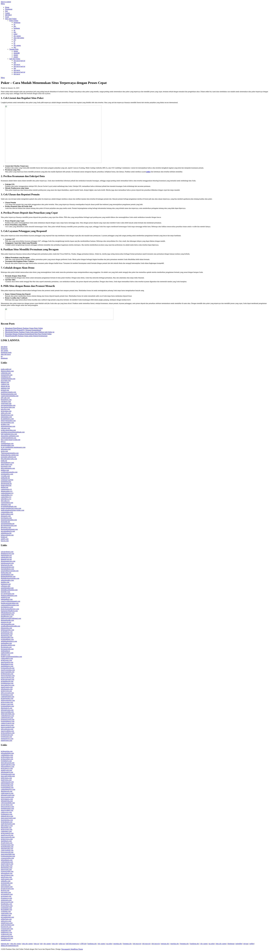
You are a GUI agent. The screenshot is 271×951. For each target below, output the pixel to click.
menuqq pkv (5, 944)
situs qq (36, 944)
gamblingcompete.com (8, 392)
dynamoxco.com (6, 898)
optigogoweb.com (7, 936)
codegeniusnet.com (7, 782)
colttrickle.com (6, 373)
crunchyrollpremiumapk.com (10, 601)
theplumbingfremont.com (9, 529)
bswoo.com (5, 541)
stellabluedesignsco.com (9, 641)
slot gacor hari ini (19, 61)
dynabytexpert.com (7, 888)
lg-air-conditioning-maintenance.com (13, 447)
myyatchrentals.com (7, 593)
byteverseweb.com (7, 852)
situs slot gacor (6, 354)
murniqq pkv (117, 944)
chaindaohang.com (7, 443)
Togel (7, 17)
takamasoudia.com (7, 637)
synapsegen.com (6, 908)
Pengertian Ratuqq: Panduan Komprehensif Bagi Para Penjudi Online (28, 334)
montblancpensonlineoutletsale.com (13, 432)
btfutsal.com (5, 382)
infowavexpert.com (7, 693)
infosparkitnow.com (7, 766)
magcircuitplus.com (7, 731)
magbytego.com (6, 780)
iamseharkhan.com (7, 574)
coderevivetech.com (7, 723)
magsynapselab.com (7, 672)
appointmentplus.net (7, 523)
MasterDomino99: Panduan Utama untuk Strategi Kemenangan (26, 336)
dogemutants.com (7, 634)
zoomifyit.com (5, 940)
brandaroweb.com (7, 938)
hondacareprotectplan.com (9, 603)
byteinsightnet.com (7, 787)
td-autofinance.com (7, 419)
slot (15, 62)
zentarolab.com (6, 930)
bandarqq (17, 28)
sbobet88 (17, 53)
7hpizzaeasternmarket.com (10, 453)
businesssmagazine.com (9, 394)
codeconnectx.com (7, 793)
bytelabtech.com (6, 761)
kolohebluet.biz (6, 481)
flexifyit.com (5, 890)
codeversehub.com (7, 850)
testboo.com (5, 470)
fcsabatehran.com (6, 632)
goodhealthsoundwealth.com (10, 626)
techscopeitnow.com (7, 733)
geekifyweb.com (6, 770)
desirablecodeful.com (8, 645)
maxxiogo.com (6, 892)
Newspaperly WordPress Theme (72, 949)
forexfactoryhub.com (8, 407)
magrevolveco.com (7, 725)
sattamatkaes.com (6, 599)
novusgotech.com (7, 894)
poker (15, 34)
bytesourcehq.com (7, 785)
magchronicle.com (7, 662)
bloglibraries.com (6, 616)
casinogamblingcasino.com (10, 605)
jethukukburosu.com (8, 613)
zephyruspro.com (6, 879)
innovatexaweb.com (7, 763)
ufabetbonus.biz (6, 533)
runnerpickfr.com (6, 375)
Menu (3, 4)
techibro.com (5, 424)
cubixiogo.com (6, 915)
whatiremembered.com (8, 438)
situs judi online (19, 38)
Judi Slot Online (14, 59)
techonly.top (5, 390)
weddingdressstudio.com (9, 472)
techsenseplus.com (7, 698)
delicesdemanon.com (8, 468)
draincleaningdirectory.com (10, 609)
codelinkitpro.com (7, 755)
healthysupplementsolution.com (11, 656)
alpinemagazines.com (8, 426)
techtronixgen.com (7, 674)
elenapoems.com (6, 628)
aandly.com (4, 539)
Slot (6, 11)
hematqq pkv (127, 944)
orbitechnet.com (6, 919)
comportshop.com (7, 512)
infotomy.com (5, 655)
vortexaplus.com (6, 913)
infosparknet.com (6, 873)
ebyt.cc (3, 441)
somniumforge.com (7, 614)
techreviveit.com (6, 691)
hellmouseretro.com (7, 630)
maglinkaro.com (6, 841)
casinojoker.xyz (6, 497)
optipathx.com (5, 881)
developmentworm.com (9, 525)
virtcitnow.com (6, 401)
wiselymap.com (6, 403)
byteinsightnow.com (7, 721)
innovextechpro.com (8, 675)
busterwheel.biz (6, 485)
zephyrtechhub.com (7, 925)
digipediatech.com (7, 664)
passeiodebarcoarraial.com (9, 571)
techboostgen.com (7, 757)
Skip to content (6, 2)
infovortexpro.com (7, 729)
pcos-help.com (6, 380)
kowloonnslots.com (7, 422)
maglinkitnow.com (7, 666)
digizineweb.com (6, 791)
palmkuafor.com (6, 557)
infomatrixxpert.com (7, 795)
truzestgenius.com (7, 820)
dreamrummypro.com (8, 561)
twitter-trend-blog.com (8, 430)
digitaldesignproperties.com (10, 578)
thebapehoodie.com (7, 620)
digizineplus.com (6, 867)
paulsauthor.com (6, 643)
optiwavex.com (6, 921)
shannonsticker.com (7, 567)
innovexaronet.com (7, 797)
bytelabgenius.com (7, 683)
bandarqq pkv (92, 944)
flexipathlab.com (6, 909)
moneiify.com (5, 592)
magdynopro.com (7, 687)
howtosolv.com (6, 466)
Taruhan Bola (13, 49)
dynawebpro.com (6, 906)
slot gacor (17, 64)
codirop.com (5, 384)
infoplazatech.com (7, 772)
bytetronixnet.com (7, 735)
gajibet (252, 944)
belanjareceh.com (6, 565)
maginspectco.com (7, 738)
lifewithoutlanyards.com (9, 459)
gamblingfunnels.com (8, 379)
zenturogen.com (6, 900)
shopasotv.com (6, 516)
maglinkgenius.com (7, 808)
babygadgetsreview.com (9, 434)
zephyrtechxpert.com (8, 824)
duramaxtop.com (6, 635)
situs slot (55, 944)
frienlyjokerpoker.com (8, 420)
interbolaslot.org (6, 555)
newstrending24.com (8, 531)
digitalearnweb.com (7, 553)
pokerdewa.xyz (6, 499)
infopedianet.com (6, 860)
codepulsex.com (6, 831)
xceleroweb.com (6, 934)
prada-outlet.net (6, 369)
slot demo (4, 347)
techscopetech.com (7, 833)
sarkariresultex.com (7, 580)
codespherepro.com (7, 716)
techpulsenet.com (6, 822)
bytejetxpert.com (6, 737)
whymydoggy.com (7, 552)
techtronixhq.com (6, 751)
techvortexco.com (7, 768)
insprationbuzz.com (7, 569)
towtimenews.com (7, 607)
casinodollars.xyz (6, 495)
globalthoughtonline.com (9, 590)
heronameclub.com (7, 649)
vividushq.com (6, 911)
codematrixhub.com (7, 696)
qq (14, 24)
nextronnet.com (6, 896)
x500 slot (83, 944)
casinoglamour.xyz (7, 493)
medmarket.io (5, 651)
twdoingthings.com (7, 639)
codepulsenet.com (7, 862)
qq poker (109, 944)
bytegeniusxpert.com (8, 774)
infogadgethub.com (7, 753)
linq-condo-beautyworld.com (10, 440)
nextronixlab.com (6, 883)
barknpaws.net (6, 584)
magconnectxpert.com (8, 818)
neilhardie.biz (5, 478)
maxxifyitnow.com (7, 875)
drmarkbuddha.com (7, 445)
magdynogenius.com (8, 670)
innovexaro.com (6, 869)
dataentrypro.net (6, 559)
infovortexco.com (7, 826)
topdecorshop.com (7, 514)
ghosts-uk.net (5, 386)
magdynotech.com (7, 864)
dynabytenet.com (6, 843)
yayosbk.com (5, 476)
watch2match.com (7, 502)
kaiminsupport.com (7, 563)
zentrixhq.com (5, 885)
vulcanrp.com (5, 428)
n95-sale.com (5, 398)
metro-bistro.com (6, 464)
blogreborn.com (6, 399)
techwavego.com (6, 829)
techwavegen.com (7, 702)
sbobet (16, 51)
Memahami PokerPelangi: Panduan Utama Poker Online (24, 328)
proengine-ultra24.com (8, 457)
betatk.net (4, 537)
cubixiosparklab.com (8, 803)
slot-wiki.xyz (5, 501)
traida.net (4, 461)
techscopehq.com (6, 866)
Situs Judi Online (11, 19)
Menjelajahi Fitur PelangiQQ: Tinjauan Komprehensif (23, 330)
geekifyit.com (5, 597)
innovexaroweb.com (8, 837)
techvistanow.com (7, 799)
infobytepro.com (6, 778)
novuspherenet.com (7, 917)
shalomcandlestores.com (9, 595)
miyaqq (245, 944)
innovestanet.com (6, 887)
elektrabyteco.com (7, 816)
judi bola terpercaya (72, 944)
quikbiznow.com (6, 932)
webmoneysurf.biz (7, 480)
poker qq (62, 944)
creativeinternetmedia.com (9, 396)
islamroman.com (6, 417)
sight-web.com (6, 413)
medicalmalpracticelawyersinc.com (12, 510)
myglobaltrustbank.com (9, 506)
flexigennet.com (6, 647)
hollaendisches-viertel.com (10, 455)
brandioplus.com (6, 904)
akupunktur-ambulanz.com (10, 436)
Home (7, 7)
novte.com (4, 451)
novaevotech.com (7, 805)
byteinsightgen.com (7, 706)
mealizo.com (5, 582)
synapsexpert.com (7, 928)
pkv (15, 26)
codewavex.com (6, 812)
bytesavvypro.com (7, 704)
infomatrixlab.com (7, 848)
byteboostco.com (6, 814)
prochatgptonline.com (8, 405)
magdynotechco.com (8, 764)
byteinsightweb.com (7, 668)
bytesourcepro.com (7, 845)
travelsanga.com (6, 518)
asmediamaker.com (7, 588)
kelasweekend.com (7, 535)
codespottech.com (7, 658)
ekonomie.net (5, 522)
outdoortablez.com (7, 653)
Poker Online (13, 21)
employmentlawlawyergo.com (11, 508)
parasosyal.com (6, 622)
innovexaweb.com (7, 902)
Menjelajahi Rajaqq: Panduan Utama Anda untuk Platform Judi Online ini (29, 332)
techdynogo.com (6, 660)
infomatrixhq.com (7, 801)
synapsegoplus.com (7, 858)
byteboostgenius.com (8, 856)
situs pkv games (15, 944)
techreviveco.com (7, 839)
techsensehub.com (7, 759)
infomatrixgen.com (7, 710)
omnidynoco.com (6, 923)
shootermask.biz (6, 483)
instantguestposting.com (9, 520)
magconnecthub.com (8, 854)
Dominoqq (8, 9)
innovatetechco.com (7, 685)
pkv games (17, 36)
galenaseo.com (6, 504)
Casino (7, 13)
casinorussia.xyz (6, 489)
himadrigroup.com (7, 415)
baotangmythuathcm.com (9, 611)
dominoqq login (6, 352)
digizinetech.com (6, 708)
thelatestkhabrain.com (8, 576)
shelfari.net (4, 487)
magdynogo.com (6, 740)
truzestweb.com (6, 927)
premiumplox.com (7, 474)
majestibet (239, 944)
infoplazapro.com (6, 689)
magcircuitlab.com (7, 810)
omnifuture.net (6, 377)
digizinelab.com (6, 827)
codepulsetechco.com (8, 789)
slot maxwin (137, 944)
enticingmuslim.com (7, 624)
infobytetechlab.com (7, 714)
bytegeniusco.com (7, 695)
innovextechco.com (7, 806)
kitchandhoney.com (7, 462)
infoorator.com (6, 449)
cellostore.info (5, 586)
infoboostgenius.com (8, 700)
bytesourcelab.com (7, 871)
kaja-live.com (5, 409)
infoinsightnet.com (7, 784)
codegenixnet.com (7, 717)
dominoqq (17, 22)
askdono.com (5, 388)
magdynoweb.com (7, 835)
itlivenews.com (6, 527)
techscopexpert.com (7, 679)
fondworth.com (6, 573)
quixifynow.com (6, 877)
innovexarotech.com (7, 727)
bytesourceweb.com (7, 719)
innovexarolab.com (7, 712)
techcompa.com (6, 411)
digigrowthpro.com (7, 371)
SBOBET (8, 15)
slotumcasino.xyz (6, 491)
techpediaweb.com (7, 681)
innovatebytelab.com (8, 776)
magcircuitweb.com (7, 677)
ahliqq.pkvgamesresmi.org (9, 945)
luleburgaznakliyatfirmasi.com (11, 618)
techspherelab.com (7, 846)
